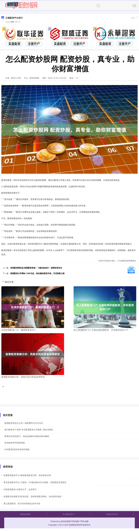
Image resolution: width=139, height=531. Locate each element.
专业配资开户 (69, 514)
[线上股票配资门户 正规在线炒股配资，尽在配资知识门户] (105, 306)
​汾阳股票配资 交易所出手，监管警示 (20, 489)
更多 (133, 17)
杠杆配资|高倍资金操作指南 (16, 449)
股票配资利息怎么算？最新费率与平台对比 (23, 423)
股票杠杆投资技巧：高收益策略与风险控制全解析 (26, 436)
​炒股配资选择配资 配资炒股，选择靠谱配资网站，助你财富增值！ (33, 496)
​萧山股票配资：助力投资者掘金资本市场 (22, 503)
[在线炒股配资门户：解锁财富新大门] (32, 306)
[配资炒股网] (21, 5)
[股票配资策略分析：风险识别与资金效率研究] (32, 353)
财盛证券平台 (112, 514)
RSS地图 (75, 521)
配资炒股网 (25, 514)
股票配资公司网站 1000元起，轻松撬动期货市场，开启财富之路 (37, 273)
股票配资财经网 (75, 524)
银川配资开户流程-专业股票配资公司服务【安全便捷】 (29, 429)
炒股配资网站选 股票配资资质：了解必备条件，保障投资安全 (36, 267)
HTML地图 (84, 521)
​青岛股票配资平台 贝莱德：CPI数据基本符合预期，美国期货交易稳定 (35, 482)
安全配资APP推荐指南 (14, 442)
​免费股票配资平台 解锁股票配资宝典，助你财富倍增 (27, 475)
